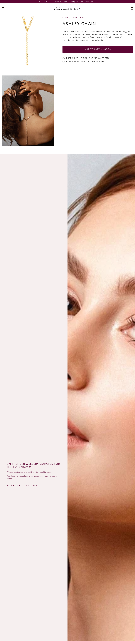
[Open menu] (5, 8)
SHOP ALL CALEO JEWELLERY (22, 485)
